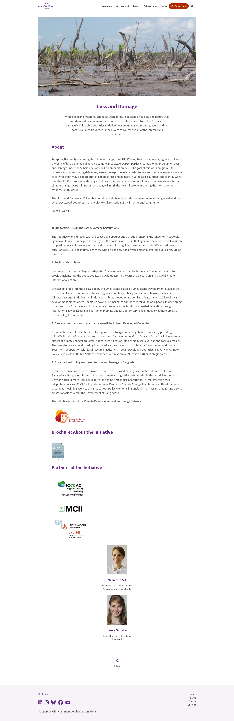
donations (90, 711)
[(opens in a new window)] (70, 416)
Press (164, 5)
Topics (136, 5)
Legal (193, 697)
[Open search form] (192, 6)
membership (72, 711)
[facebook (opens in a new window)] (60, 703)
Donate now (180, 6)
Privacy (192, 701)
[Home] (46, 6)
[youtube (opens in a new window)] (68, 703)
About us (107, 5)
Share (117, 666)
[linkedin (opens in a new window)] (40, 703)
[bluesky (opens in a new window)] (53, 703)
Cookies (192, 704)
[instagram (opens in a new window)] (47, 703)
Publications (150, 5)
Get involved (122, 5)
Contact (192, 694)
